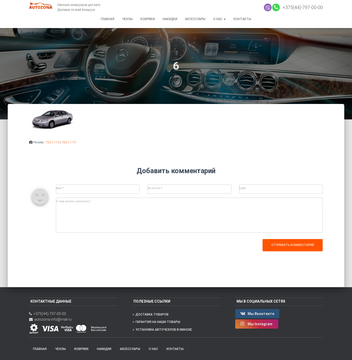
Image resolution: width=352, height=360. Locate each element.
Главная (107, 19)
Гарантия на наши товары (158, 322)
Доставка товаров (152, 314)
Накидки (170, 19)
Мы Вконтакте (260, 314)
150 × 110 (52, 142)
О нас (218, 19)
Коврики (147, 19)
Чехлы (127, 19)
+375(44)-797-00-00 (301, 7)
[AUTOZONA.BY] (43, 6)
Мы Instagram (260, 324)
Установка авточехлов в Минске (164, 329)
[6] (52, 118)
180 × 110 (69, 142)
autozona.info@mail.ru (52, 319)
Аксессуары (195, 19)
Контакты (242, 19)
